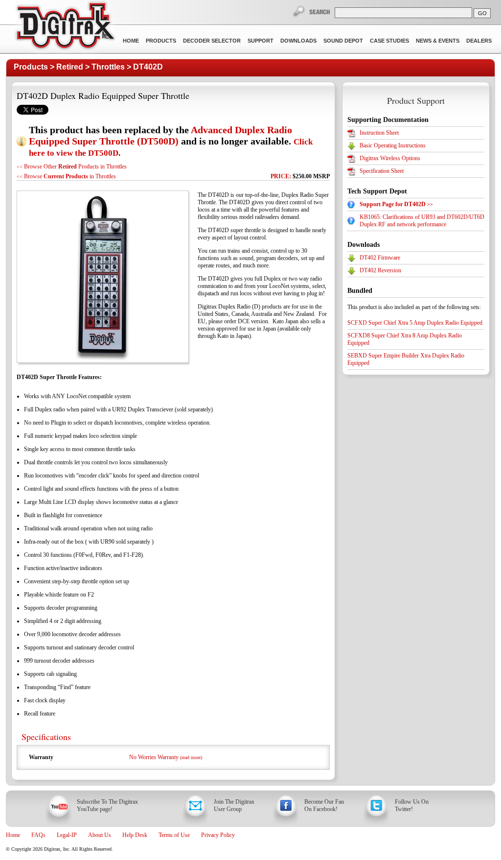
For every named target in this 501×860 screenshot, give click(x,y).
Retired (69, 67)
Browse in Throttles (66, 176)
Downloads (298, 41)
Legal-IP (67, 835)
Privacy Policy (218, 835)
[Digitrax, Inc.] (65, 27)
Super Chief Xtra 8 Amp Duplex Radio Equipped (404, 339)
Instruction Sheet (379, 132)
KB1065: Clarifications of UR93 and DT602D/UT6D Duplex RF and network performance (422, 221)
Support (260, 41)
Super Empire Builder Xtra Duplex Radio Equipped (405, 359)
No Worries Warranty (165, 757)
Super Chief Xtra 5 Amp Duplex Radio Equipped (414, 322)
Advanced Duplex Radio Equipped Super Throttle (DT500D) (160, 135)
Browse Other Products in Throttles (72, 166)
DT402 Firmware (380, 257)
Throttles (108, 67)
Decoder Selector (212, 41)
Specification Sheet (382, 170)
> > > (88, 67)
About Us (99, 835)
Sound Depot (343, 41)
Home (131, 41)
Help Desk (134, 835)
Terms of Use (174, 835)
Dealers (479, 41)
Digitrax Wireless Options (390, 158)
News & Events (437, 41)
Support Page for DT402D (396, 204)
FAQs (38, 835)
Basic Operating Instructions (393, 145)
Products (161, 41)
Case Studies (389, 41)
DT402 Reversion (380, 270)
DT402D (148, 67)
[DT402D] (102, 277)
